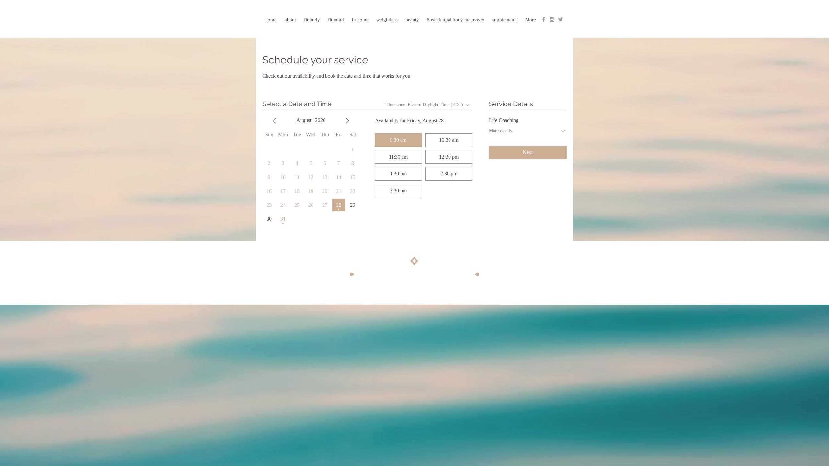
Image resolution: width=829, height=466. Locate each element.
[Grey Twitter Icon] (560, 19)
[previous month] (274, 121)
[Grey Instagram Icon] (552, 19)
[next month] (347, 121)
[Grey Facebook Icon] (543, 19)
